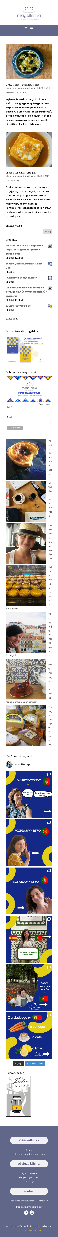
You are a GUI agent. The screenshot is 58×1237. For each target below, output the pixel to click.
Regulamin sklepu (29, 1173)
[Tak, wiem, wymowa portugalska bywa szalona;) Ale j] (29, 794)
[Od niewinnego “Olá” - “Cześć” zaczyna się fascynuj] (29, 891)
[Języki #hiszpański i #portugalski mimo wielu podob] (29, 939)
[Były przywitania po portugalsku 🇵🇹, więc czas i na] (29, 842)
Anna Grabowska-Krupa (29, 1230)
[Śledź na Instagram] (32, 1212)
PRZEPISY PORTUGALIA (16, 92)
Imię (9, 407)
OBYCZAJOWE (12, 180)
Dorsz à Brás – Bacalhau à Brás (23, 84)
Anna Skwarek (30, 88)
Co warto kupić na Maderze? (50, 542)
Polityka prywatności (29, 1177)
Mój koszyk (29, 1181)
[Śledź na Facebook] (26, 1212)
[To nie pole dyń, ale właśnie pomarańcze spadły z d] (29, 987)
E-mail (10, 417)
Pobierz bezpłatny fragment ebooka (29, 1154)
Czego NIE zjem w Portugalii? (21, 172)
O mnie (29, 1150)
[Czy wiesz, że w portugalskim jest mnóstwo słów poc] (29, 1035)
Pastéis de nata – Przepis (50, 457)
